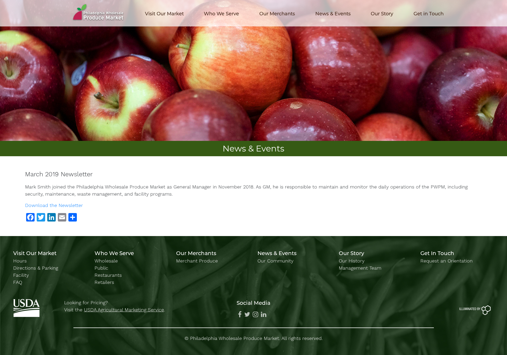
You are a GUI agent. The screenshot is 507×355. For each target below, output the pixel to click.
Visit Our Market (164, 14)
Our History (351, 261)
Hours (20, 261)
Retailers (104, 282)
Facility (21, 275)
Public (101, 268)
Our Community (275, 261)
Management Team (360, 268)
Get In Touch (437, 253)
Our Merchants (277, 14)
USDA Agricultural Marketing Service (124, 309)
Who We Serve (221, 14)
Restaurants (108, 275)
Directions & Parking (35, 268)
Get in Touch (429, 14)
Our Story (382, 14)
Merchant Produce (197, 261)
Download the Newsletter (54, 205)
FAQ (17, 282)
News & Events (333, 14)
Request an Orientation (446, 261)
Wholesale (106, 261)
